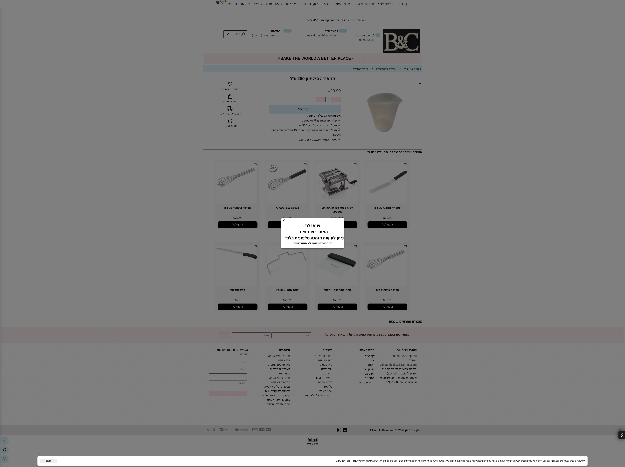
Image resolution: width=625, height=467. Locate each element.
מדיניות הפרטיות (346, 461)
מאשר (48, 461)
